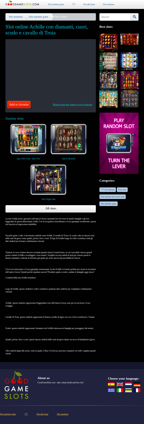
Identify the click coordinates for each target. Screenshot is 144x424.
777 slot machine (108, 189)
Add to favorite (19, 104)
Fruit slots (122, 189)
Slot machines (108, 4)
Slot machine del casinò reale (113, 196)
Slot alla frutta (89, 4)
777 (73, 4)
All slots (50, 208)
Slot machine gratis (56, 4)
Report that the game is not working (72, 104)
